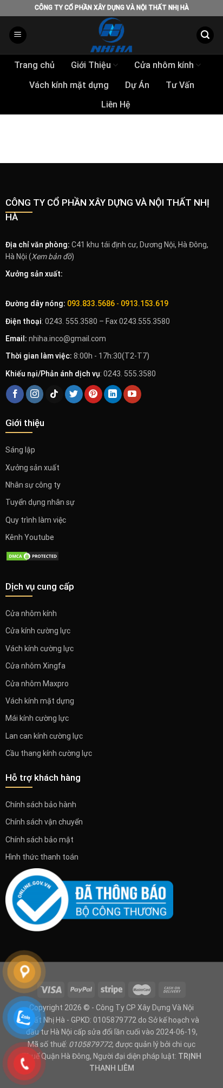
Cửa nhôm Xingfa (35, 665)
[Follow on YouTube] (132, 394)
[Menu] (18, 35)
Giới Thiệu (91, 65)
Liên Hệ (115, 104)
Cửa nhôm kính (164, 65)
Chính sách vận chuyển (44, 821)
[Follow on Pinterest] (93, 394)
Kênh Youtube (29, 537)
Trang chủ (34, 65)
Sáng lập (20, 449)
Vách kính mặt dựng (69, 85)
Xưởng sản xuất (32, 467)
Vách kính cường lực (39, 648)
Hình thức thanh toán (41, 857)
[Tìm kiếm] (205, 35)
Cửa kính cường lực (37, 630)
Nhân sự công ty (33, 485)
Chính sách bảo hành (40, 804)
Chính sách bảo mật (39, 839)
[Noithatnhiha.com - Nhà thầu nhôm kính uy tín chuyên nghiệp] (111, 35)
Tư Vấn (180, 85)
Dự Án (137, 85)
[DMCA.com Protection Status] (32, 555)
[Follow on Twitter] (74, 394)
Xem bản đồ (51, 256)
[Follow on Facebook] (15, 394)
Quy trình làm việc (35, 520)
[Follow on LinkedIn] (113, 394)
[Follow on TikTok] (54, 394)
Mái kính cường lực (37, 718)
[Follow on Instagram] (35, 394)
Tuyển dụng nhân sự (40, 502)
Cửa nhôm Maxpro (37, 683)
